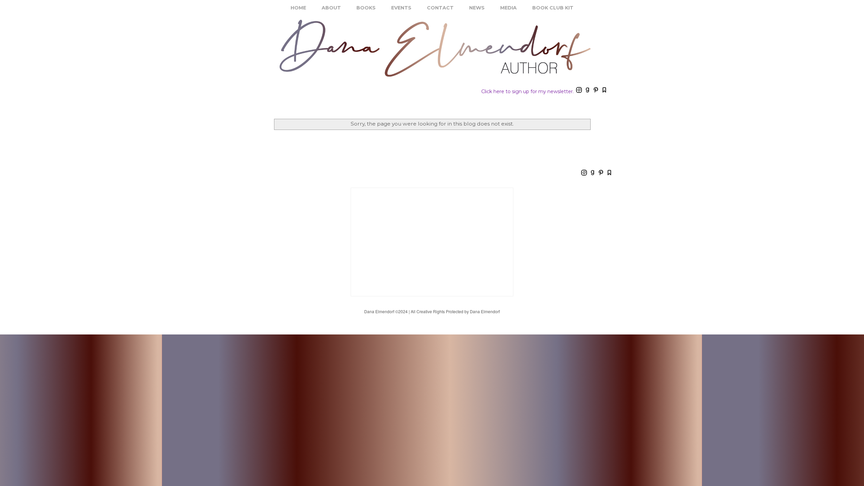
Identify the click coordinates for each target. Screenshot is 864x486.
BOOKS (366, 8)
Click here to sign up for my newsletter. (527, 91)
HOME (298, 8)
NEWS (477, 8)
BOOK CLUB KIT (552, 8)
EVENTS (401, 8)
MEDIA (508, 8)
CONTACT (440, 8)
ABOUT (331, 8)
